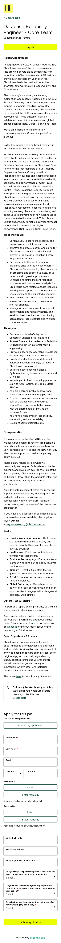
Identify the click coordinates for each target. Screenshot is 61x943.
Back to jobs (13, 17)
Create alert (19, 697)
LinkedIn (12, 626)
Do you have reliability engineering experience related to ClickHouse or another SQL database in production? (30, 888)
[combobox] (6, 774)
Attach (30, 787)
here (6, 623)
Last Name (12, 749)
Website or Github (15, 849)
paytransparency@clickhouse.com (25, 524)
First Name (12, 737)
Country (10, 771)
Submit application (30, 922)
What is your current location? (22, 860)
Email (9, 760)
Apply (30, 47)
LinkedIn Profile (14, 838)
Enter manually (30, 794)
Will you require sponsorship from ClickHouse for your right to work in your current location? (30, 872)
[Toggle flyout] (20, 773)
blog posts (33, 623)
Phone (31, 771)
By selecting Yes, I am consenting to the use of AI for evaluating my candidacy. (30, 903)
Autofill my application (30, 725)
